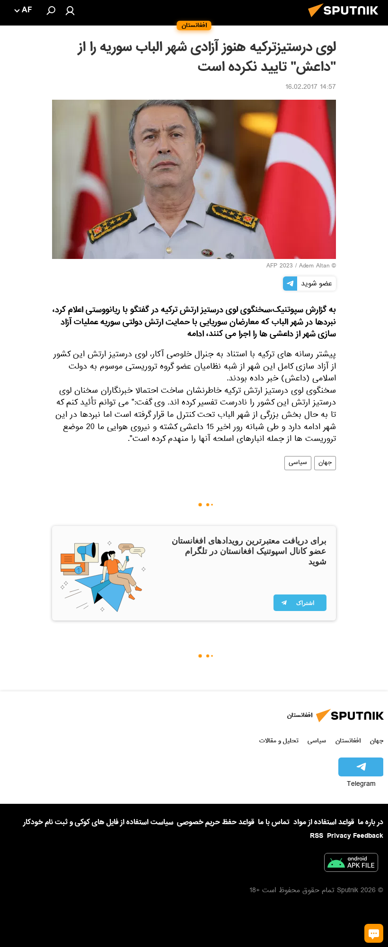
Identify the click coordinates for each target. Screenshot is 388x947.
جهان (325, 463)
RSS (316, 836)
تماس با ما (274, 822)
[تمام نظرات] (373, 933)
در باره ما (370, 822)
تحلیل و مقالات (279, 740)
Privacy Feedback (355, 836)
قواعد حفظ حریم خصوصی (215, 822)
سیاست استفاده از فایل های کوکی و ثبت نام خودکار (98, 822)
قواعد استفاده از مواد (323, 822)
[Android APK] (351, 864)
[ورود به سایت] (70, 10)
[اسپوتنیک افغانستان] (346, 19)
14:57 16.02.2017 (310, 88)
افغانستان (348, 740)
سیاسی (298, 463)
